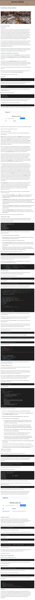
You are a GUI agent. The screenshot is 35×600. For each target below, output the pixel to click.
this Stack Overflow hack (6, 318)
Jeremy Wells (17, 1)
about (26, 4)
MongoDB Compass (11, 57)
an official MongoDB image (10, 151)
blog (10, 4)
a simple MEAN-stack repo (13, 61)
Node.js (23, 56)
